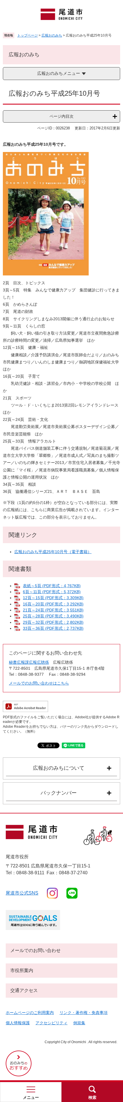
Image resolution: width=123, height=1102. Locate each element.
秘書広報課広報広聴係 (29, 662)
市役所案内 (21, 970)
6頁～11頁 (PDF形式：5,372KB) (52, 591)
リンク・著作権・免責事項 (83, 1012)
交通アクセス (24, 990)
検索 (92, 1097)
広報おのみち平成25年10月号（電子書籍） (53, 551)
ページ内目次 (61, 116)
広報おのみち (51, 35)
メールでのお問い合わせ (35, 950)
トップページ (27, 35)
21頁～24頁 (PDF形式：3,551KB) (53, 610)
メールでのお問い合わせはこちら (39, 683)
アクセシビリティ (51, 1023)
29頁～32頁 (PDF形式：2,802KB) (53, 622)
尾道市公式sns (22, 893)
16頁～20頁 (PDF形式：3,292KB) (53, 604)
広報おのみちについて (58, 768)
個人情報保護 (18, 1023)
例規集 (79, 1023)
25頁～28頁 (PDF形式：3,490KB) (53, 616)
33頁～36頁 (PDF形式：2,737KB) (53, 628)
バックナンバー (59, 793)
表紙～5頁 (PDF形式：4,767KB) (52, 585)
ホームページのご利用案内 (30, 1012)
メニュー (31, 1097)
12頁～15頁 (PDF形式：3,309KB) (53, 597)
